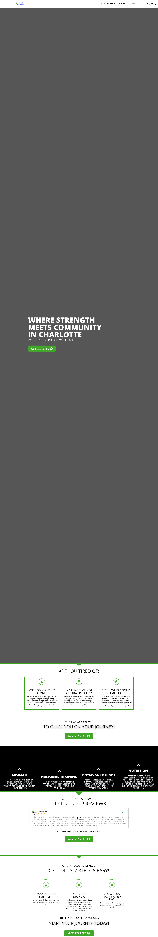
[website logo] (19, 3)
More (134, 4)
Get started (108, 4)
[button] (29, 818)
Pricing (123, 4)
